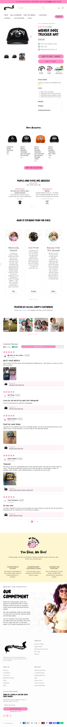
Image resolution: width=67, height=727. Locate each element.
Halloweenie (16, 15)
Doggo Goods (38, 646)
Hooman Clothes (39, 644)
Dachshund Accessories (41, 649)
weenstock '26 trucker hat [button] (16, 385)
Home (39, 23)
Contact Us (6, 675)
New (6, 15)
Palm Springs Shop (39, 670)
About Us (5, 670)
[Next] (30, 36)
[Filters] (58, 346)
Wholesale (6, 683)
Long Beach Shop (39, 673)
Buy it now (51, 61)
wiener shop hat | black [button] (15, 515)
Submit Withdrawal (39, 685)
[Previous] (4, 325)
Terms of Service (39, 683)
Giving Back (6, 673)
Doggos (7, 18)
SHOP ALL (59, 16)
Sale (30, 18)
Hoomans (43, 15)
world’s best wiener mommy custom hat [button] (21, 490)
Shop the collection (33, 168)
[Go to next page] (38, 521)
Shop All (36, 654)
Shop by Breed (30, 15)
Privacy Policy (38, 680)
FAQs (35, 678)
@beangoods (23, 310)
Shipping (40, 106)
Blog (4, 685)
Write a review (38, 346)
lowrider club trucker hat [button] (16, 408)
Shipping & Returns (39, 675)
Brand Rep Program (8, 678)
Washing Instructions (44, 110)
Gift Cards (37, 651)
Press (4, 680)
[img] (33, 183)
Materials (40, 101)
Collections (19, 18)
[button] (42, 27)
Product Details (42, 79)
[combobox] (31, 8)
